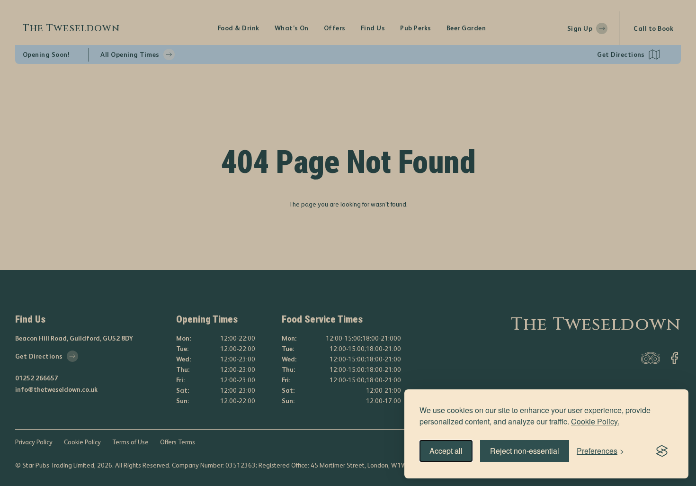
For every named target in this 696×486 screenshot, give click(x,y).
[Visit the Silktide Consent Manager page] (662, 451)
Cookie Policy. (595, 421)
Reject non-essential (524, 450)
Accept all (446, 450)
